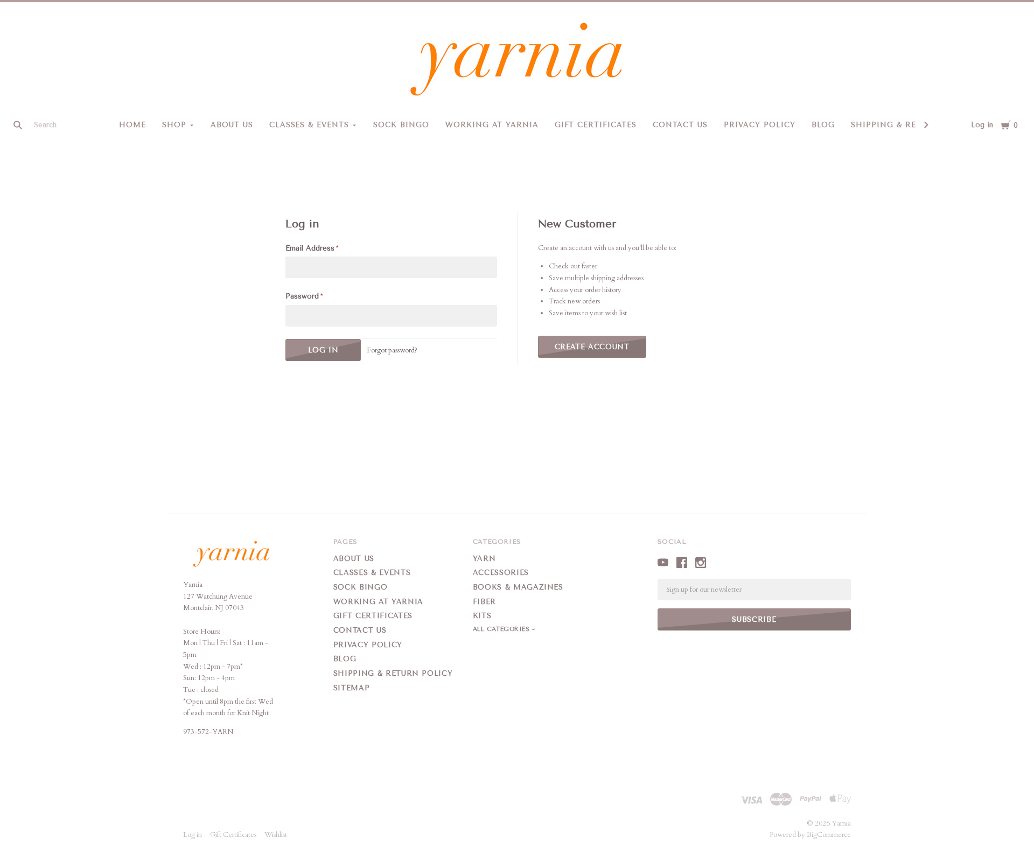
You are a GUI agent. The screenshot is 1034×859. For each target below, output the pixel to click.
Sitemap (351, 688)
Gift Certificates (596, 125)
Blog (823, 125)
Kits (482, 616)
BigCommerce (829, 835)
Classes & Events (309, 125)
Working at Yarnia (492, 125)
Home (132, 125)
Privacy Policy (759, 125)
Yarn (484, 559)
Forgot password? (392, 350)
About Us (232, 125)
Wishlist (275, 835)
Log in (982, 125)
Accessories (501, 573)
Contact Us (680, 125)
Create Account (592, 347)
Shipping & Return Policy (912, 125)
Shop (174, 125)
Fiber (484, 602)
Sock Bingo (401, 125)
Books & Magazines (518, 587)
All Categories (502, 629)
